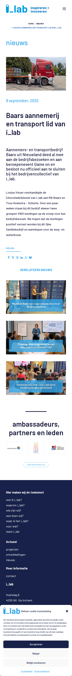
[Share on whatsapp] (26, 257)
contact (11, 576)
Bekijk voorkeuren (36, 662)
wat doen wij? (15, 516)
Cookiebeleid (26, 671)
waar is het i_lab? (17, 521)
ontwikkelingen (15, 554)
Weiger (36, 653)
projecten (12, 549)
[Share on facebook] (9, 257)
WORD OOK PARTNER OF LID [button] (36, 465)
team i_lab (12, 531)
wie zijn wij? (13, 510)
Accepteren (36, 644)
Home (31, 23)
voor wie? (12, 526)
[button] (67, 611)
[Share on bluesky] (30, 257)
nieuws (40, 23)
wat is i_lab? (14, 500)
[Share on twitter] (13, 257)
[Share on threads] (17, 257)
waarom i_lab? (15, 505)
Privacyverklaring (42, 671)
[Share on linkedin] (22, 257)
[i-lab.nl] (27, 9)
